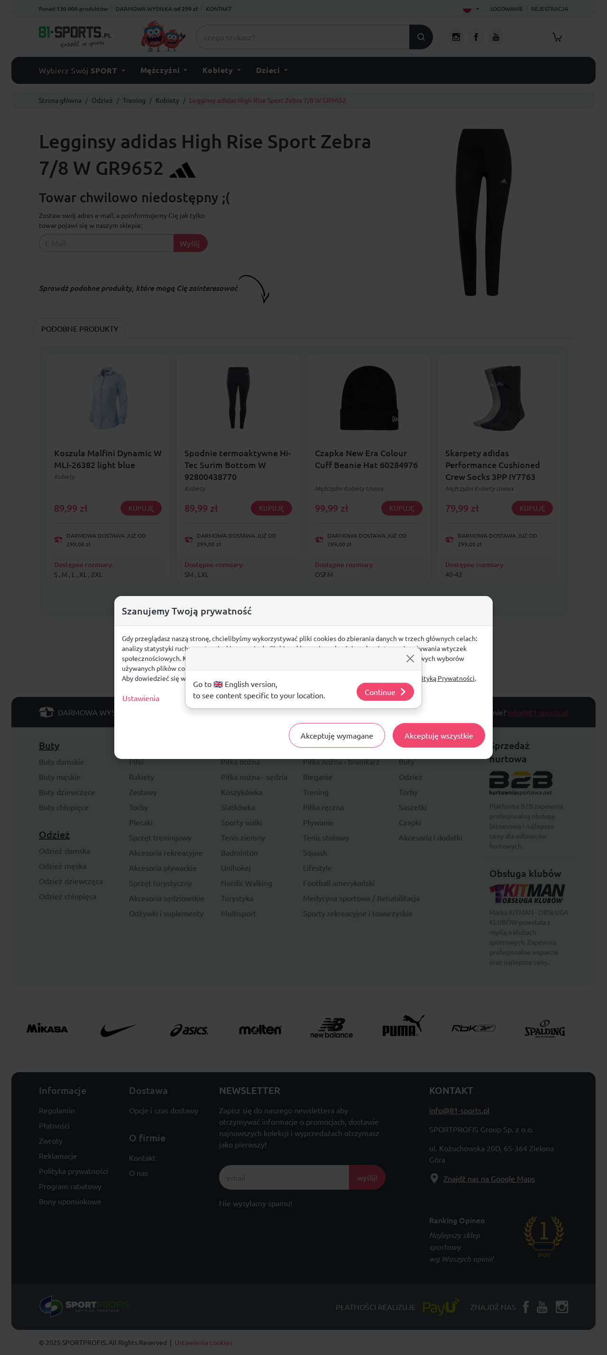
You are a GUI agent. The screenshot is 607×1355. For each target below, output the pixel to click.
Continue (380, 691)
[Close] (410, 658)
